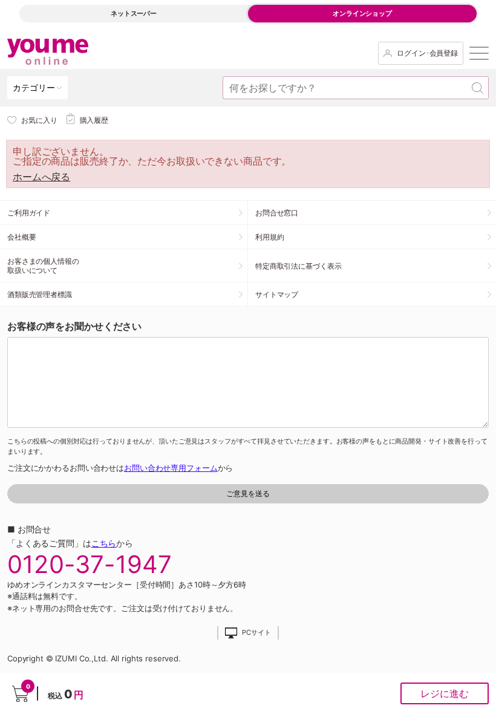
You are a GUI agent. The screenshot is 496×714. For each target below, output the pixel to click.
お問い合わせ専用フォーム (170, 468)
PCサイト (256, 632)
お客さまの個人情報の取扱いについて (43, 266)
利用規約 (269, 236)
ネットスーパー (134, 13)
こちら (104, 543)
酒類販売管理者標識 (39, 294)
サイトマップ (276, 294)
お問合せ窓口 (276, 212)
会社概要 (21, 236)
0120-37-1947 (89, 564)
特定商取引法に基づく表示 (298, 265)
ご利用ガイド (28, 212)
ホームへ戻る (41, 177)
